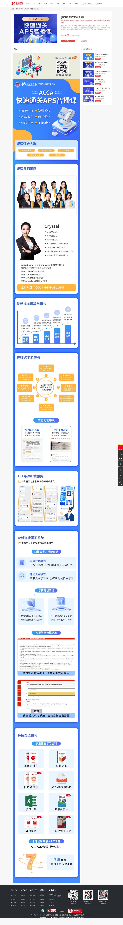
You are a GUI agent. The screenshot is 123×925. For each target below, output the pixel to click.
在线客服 (42, 895)
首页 (12, 9)
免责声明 (51, 905)
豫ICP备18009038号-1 (78, 917)
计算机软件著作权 (36, 915)
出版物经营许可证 (47, 915)
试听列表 (17, 9)
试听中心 (13, 895)
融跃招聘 (23, 905)
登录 (98, 3)
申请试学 (68, 41)
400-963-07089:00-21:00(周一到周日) (55, 895)
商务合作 (51, 899)
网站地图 (23, 902)
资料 (64, 3)
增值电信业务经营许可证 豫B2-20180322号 (80, 915)
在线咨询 (42, 905)
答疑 (45, 3)
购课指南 (42, 902)
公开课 (40, 3)
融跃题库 (32, 902)
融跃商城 (32, 905)
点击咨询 (84, 41)
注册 (101, 3)
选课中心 (13, 899)
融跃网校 (32, 895)
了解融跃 (76, 3)
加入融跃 (23, 899)
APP (70, 3)
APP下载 (13, 902)
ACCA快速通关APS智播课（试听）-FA (31, 9)
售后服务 (42, 899)
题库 (51, 3)
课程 (27, 3)
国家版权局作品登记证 (61, 915)
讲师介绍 (13, 905)
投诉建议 (51, 902)
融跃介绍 (23, 895)
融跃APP (32, 899)
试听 (57, 3)
